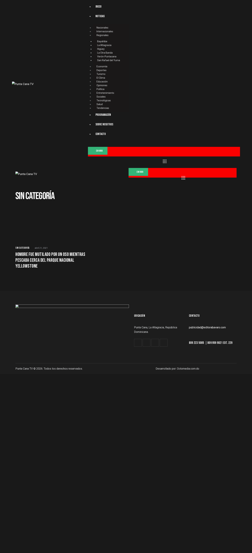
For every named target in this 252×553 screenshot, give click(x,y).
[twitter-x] (138, 343)
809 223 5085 (197, 343)
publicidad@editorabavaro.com (207, 327)
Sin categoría (22, 248)
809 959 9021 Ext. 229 (219, 343)
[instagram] (155, 343)
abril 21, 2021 (41, 248)
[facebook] (146, 343)
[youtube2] (163, 343)
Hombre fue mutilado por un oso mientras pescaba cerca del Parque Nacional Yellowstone (50, 260)
